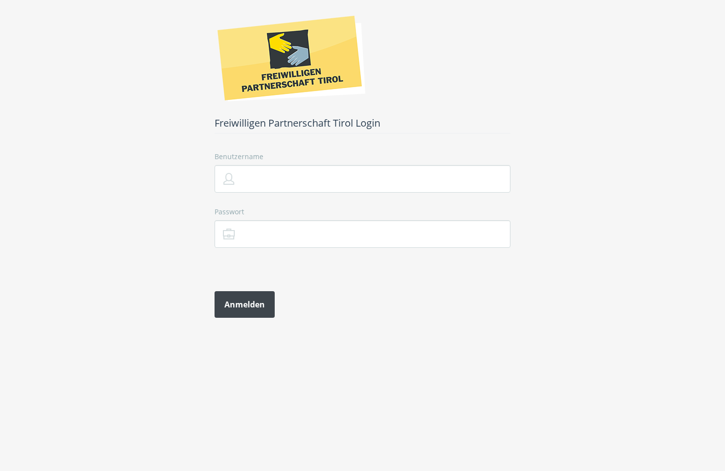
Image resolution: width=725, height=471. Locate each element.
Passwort (229, 211)
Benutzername (239, 156)
